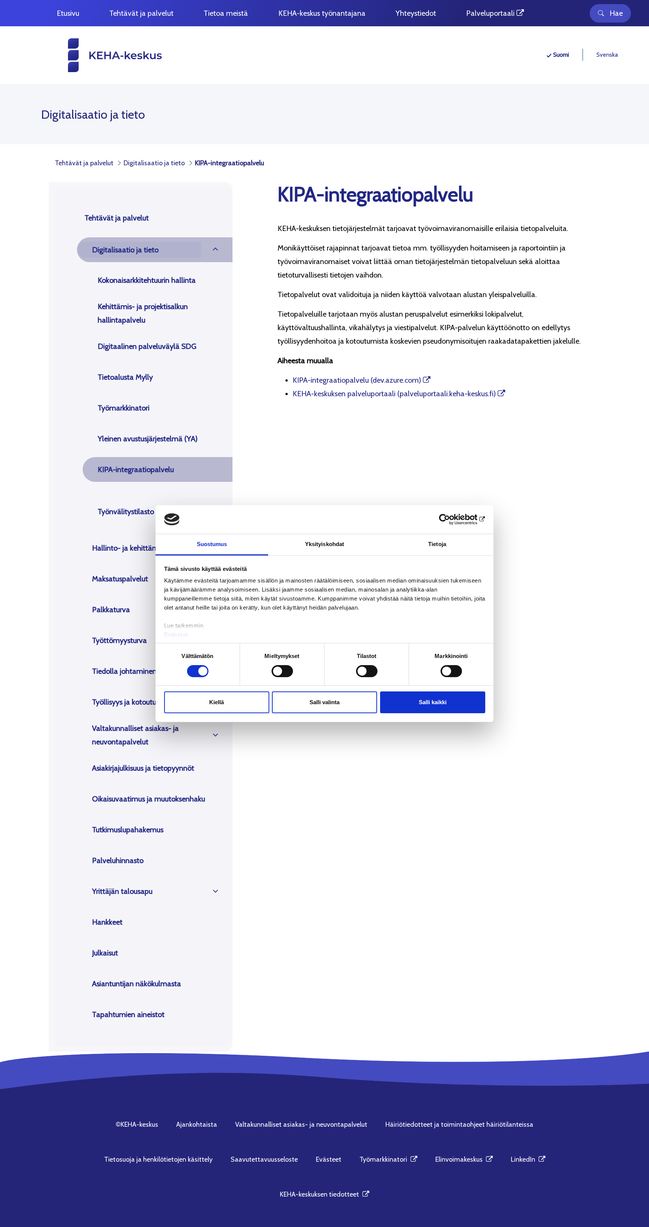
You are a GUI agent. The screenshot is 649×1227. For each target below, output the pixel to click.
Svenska (607, 54)
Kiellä (216, 702)
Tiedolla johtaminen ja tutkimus (142, 671)
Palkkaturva (111, 609)
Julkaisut (105, 952)
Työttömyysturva (119, 640)
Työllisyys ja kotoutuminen (134, 701)
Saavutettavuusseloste (264, 1159)
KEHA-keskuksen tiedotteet (324, 1194)
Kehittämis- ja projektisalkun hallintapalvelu (143, 313)
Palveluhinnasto (117, 860)
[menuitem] (68, 13)
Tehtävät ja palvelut (117, 217)
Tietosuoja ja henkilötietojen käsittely (158, 1159)
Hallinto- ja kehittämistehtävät (141, 547)
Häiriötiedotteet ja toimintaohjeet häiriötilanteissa (459, 1124)
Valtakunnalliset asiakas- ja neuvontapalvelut (135, 735)
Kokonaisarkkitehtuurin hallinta (147, 280)
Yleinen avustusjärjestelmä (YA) (148, 438)
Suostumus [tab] (212, 544)
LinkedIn (528, 1159)
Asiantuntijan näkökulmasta (136, 983)
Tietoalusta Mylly (125, 377)
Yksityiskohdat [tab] (324, 544)
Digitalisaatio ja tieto (125, 249)
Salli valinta (324, 702)
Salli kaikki (433, 702)
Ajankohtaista (196, 1124)
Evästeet (176, 634)
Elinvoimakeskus (464, 1159)
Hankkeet (107, 922)
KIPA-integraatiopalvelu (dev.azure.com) (357, 380)
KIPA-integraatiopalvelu (136, 469)
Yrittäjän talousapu (122, 891)
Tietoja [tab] (437, 544)
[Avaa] (215, 250)
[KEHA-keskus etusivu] (101, 55)
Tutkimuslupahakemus (127, 829)
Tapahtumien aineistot (128, 1014)
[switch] (282, 671)
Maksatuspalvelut (120, 578)
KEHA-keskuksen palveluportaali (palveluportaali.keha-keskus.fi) (394, 393)
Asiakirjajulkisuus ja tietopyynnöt (143, 768)
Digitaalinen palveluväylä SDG (147, 346)
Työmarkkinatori (123, 407)
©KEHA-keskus (137, 1124)
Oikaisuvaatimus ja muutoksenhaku (148, 798)
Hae (616, 13)
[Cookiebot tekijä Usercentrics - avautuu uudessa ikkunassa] (452, 519)
